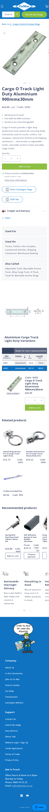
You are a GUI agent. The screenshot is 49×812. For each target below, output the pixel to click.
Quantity (6, 153)
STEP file (16, 200)
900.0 (40, 368)
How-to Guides (12, 685)
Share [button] (7, 218)
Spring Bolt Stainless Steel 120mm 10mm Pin (12, 538)
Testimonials (11, 697)
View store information (16, 180)
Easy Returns (11, 731)
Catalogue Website (14, 702)
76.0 (31, 363)
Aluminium (20, 363)
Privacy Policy (12, 760)
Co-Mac (27, 807)
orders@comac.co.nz (22, 785)
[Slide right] (30, 83)
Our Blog (9, 691)
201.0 (30, 368)
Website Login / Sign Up (16, 742)
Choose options (32, 555)
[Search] (17, 14)
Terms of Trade (12, 754)
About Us (9, 667)
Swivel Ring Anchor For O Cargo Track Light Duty (12, 454)
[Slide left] (19, 83)
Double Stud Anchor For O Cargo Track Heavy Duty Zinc (35, 454)
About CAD (10, 736)
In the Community (14, 673)
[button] (2, 6)
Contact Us (10, 719)
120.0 (40, 363)
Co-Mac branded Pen (12, 491)
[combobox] (11, 14)
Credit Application (14, 748)
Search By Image (13, 725)
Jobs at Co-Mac (12, 679)
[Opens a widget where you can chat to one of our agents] (39, 807)
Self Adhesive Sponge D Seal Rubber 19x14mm (30, 538)
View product (13, 393)
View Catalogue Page (22, 190)
